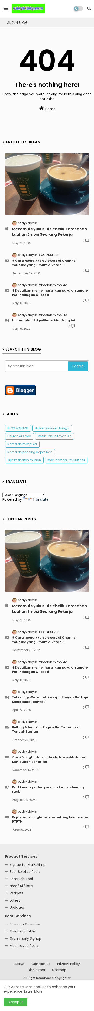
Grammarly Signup (25, 938)
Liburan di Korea (19, 436)
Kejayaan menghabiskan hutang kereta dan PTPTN (50, 819)
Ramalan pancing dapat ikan (29, 452)
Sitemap (59, 970)
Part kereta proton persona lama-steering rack (48, 789)
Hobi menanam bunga (52, 428)
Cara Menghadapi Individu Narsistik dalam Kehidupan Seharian (49, 759)
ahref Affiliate (21, 886)
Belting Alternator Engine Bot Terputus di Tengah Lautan (46, 729)
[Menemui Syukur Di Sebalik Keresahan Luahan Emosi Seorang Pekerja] (47, 184)
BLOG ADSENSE (17, 428)
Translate (40, 499)
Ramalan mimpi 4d (22, 444)
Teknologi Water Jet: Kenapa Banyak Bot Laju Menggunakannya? (50, 699)
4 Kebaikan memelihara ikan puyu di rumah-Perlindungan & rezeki (50, 292)
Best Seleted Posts (25, 871)
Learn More (33, 991)
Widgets (16, 893)
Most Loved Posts (24, 945)
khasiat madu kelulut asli (66, 460)
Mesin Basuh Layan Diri (54, 436)
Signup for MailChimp (28, 864)
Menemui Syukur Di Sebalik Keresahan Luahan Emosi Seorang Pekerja (49, 232)
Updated (17, 907)
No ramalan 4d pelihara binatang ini (43, 320)
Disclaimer (36, 970)
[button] (89, 8)
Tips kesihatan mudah (24, 460)
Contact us (40, 964)
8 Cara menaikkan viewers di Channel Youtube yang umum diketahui (44, 263)
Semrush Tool (21, 879)
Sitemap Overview (25, 924)
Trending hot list (23, 931)
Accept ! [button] (15, 1001)
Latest (15, 900)
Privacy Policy (68, 964)
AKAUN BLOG (17, 22)
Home (49, 109)
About (19, 964)
